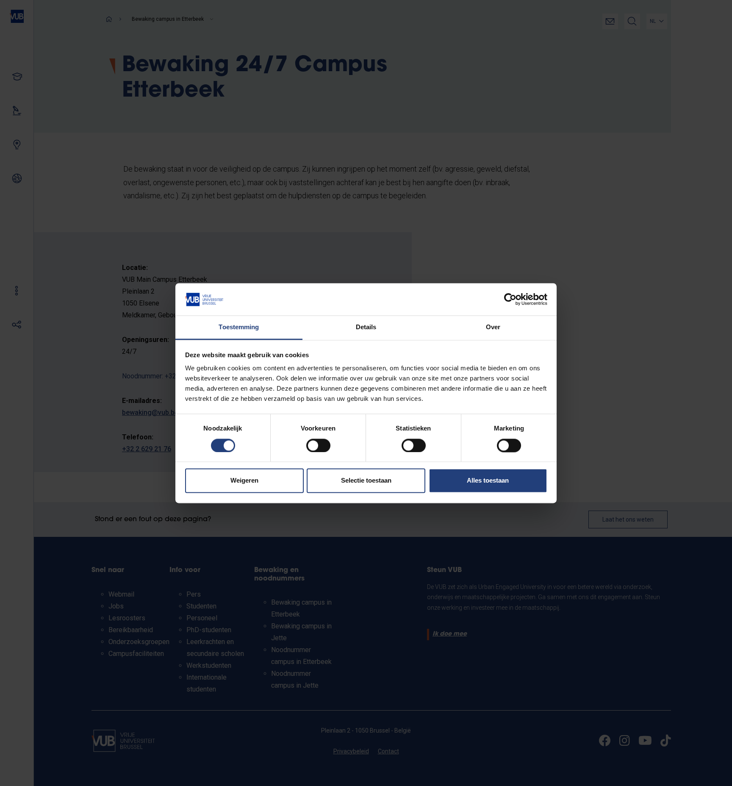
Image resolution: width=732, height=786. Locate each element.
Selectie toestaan (366, 480)
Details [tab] (366, 327)
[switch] (318, 445)
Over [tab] (493, 327)
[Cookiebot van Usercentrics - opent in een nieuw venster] (510, 299)
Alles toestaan (488, 480)
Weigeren (244, 480)
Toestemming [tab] (239, 327)
